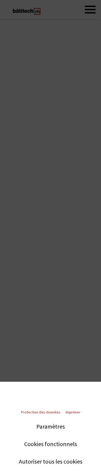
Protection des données (40, 412)
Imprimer (73, 412)
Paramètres (50, 426)
